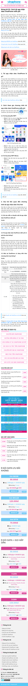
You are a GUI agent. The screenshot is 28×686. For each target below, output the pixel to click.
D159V (14, 599)
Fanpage (22, 224)
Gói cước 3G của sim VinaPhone (10, 645)
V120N (14, 574)
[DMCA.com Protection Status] (5, 680)
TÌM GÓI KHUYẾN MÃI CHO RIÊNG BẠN (14, 5)
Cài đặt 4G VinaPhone (7, 634)
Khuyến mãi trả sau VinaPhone (9, 662)
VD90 (14, 548)
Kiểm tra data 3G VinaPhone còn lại (10, 649)
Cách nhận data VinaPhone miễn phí (11, 100)
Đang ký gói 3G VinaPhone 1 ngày (10, 647)
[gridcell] (18, 302)
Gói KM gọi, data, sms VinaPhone (10, 666)
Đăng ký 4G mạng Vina (7, 630)
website (3, 226)
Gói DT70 (14, 519)
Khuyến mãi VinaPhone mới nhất (10, 658)
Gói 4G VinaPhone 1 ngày (8, 636)
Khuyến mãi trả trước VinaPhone (10, 660)
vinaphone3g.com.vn (6, 229)
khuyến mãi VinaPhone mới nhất (13, 315)
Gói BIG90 (14, 476)
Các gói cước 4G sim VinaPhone (10, 194)
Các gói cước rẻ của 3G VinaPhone (9, 44)
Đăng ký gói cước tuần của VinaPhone (10, 47)
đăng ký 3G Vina (5, 30)
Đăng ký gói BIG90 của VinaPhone (9, 41)
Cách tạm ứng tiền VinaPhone (9, 656)
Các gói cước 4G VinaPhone (9, 632)
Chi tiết (24, 491)
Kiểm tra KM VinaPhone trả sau (9, 664)
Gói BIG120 (14, 498)
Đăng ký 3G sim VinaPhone (8, 643)
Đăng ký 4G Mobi (6, 628)
